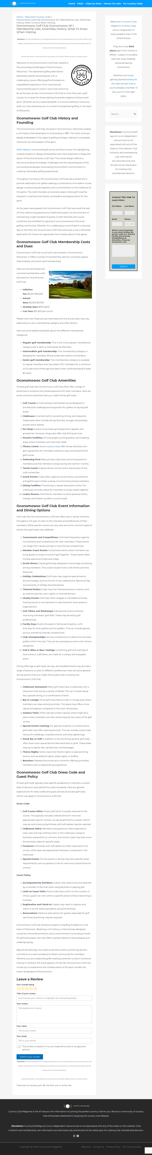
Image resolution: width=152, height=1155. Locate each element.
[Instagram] (74, 1136)
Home (71, 3)
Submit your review (30, 1057)
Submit (123, 266)
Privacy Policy (113, 1147)
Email (115, 219)
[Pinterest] (78, 1136)
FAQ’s (80, 3)
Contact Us (98, 1147)
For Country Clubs (133, 3)
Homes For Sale (112, 3)
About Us (86, 1147)
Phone (128, 219)
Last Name (129, 207)
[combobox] (127, 224)
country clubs (53, 446)
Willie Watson (24, 149)
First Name (116, 207)
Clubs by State (94, 3)
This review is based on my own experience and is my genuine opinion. (54, 1048)
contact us (72, 56)
